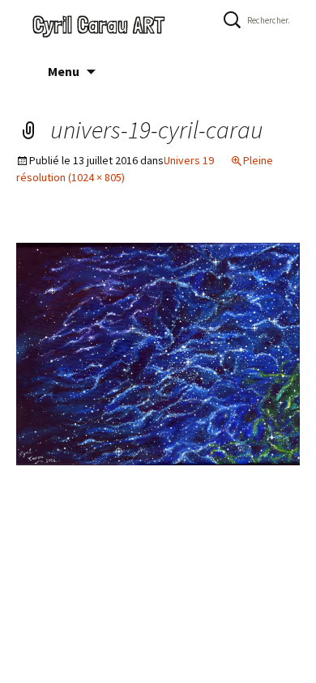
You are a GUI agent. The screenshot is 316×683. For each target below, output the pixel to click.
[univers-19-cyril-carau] (158, 353)
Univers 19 (189, 160)
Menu (63, 71)
